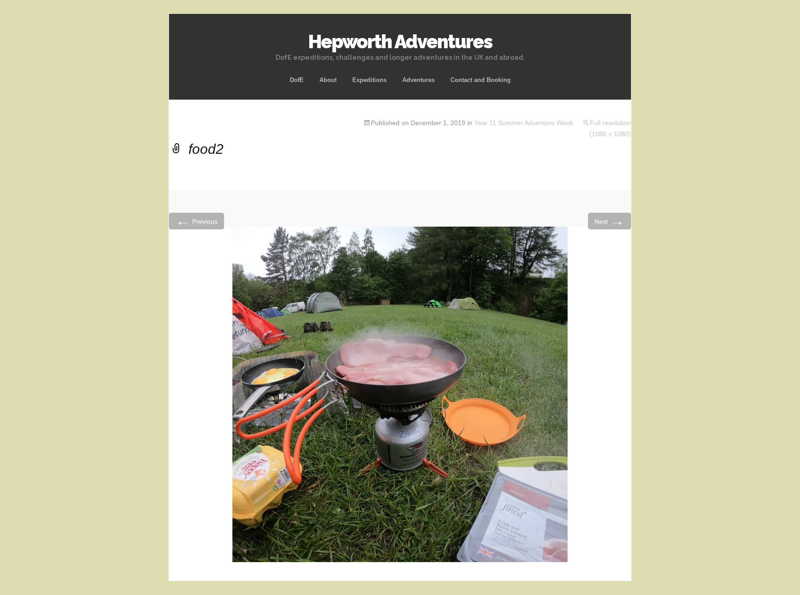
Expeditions (369, 80)
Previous (196, 221)
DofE (297, 80)
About (328, 80)
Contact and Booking (480, 80)
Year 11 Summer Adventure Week (523, 123)
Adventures (418, 80)
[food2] (400, 394)
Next (609, 221)
